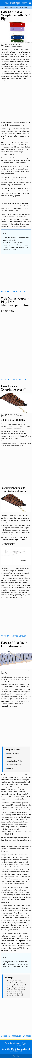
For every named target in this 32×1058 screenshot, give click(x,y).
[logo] (16, 3)
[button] (1, 3)
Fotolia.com (29, 42)
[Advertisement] (16, 103)
